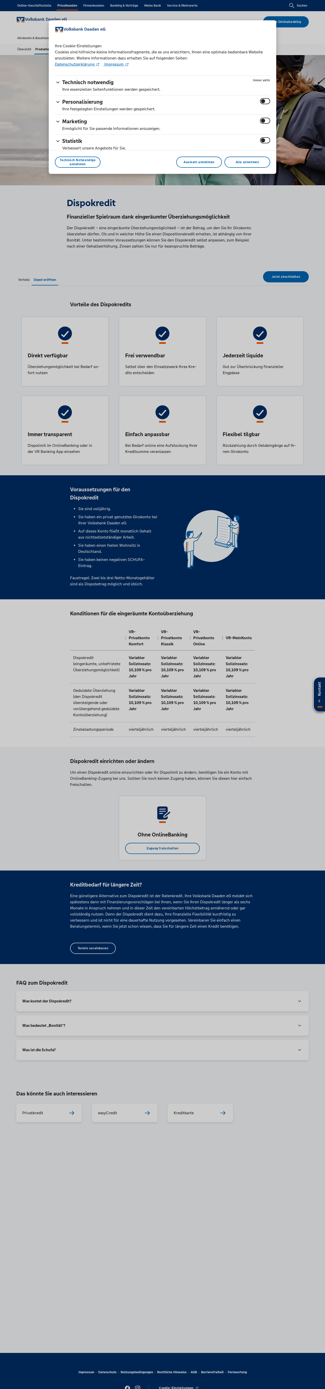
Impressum (114, 64)
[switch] (265, 101)
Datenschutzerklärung (75, 64)
